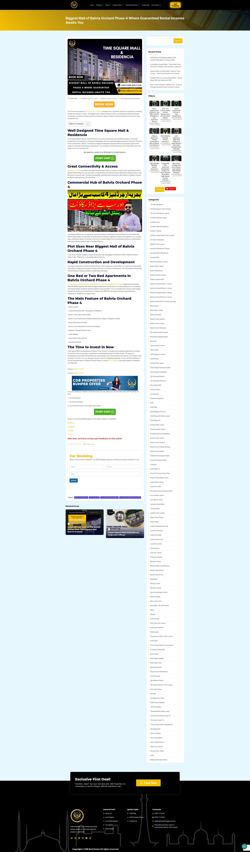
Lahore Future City (156, 531)
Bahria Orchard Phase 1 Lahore (161, 284)
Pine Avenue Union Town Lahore (161, 636)
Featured (153, 464)
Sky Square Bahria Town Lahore (161, 685)
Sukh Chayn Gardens (157, 702)
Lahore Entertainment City (159, 526)
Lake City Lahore (156, 544)
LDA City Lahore (155, 553)
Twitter (70, 434)
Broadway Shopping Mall (159, 337)
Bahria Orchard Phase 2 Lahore (161, 288)
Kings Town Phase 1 (157, 517)
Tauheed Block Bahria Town (160, 711)
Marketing (153, 579)
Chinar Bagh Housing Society (160, 368)
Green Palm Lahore (156, 482)
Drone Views (155, 5)
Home (92, 5)
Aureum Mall (154, 257)
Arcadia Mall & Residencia (159, 253)
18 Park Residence (156, 204)
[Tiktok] (90, 838)
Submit (73, 480)
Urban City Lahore (156, 747)
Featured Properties (132, 5)
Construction (154, 394)
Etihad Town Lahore (157, 438)
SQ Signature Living (157, 698)
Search (177, 41)
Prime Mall (154, 641)
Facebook (71, 423)
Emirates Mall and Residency (160, 434)
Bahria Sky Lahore (156, 310)
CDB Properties (113, 360)
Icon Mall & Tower (156, 500)
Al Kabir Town (155, 222)
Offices (152, 614)
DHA (151, 403)
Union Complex (155, 733)
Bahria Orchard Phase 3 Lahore (161, 293)
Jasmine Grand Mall (157, 504)
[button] (105, 211)
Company (99, 5)
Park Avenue (154, 619)
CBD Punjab (154, 350)
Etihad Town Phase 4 (157, 442)
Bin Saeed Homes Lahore (159, 332)
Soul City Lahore (156, 689)
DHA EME (153, 407)
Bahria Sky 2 (154, 306)
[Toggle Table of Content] (86, 124)
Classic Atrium (155, 390)
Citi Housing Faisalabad (158, 372)
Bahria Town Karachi (157, 319)
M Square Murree (156, 557)
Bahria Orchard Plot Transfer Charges (163, 301)
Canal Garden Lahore (157, 345)
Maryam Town (155, 583)
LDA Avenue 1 (155, 548)
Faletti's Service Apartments (159, 456)
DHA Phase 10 (155, 420)
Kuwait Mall (154, 522)
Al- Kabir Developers (157, 240)
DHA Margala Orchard (157, 412)
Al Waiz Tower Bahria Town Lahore (162, 235)
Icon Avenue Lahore (157, 495)
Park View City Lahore (157, 623)
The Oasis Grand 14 (157, 720)
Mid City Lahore (155, 588)
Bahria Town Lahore (157, 323)
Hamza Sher (73, 98)
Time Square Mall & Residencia (109, 497)
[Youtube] (86, 838)
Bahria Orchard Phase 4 (94, 111)
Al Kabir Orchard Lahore (158, 218)
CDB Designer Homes (157, 354)
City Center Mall (155, 385)
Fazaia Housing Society (158, 460)
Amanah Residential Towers (160, 249)
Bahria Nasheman (156, 271)
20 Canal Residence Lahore (159, 213)
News (152, 610)
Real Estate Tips (155, 663)
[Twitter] (79, 838)
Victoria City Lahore (157, 751)
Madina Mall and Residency (159, 566)
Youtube (70, 431)
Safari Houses (155, 676)
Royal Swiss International (159, 672)
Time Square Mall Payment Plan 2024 (130, 497)
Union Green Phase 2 (157, 742)
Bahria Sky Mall (155, 315)
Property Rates (117, 5)
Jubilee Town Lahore (157, 513)
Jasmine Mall (155, 509)
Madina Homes (155, 561)
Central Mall (154, 359)
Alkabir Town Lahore (157, 244)
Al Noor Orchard (155, 231)
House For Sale (155, 487)
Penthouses (154, 632)
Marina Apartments (157, 570)
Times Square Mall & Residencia (130, 98)
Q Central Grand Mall (157, 650)
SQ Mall (153, 694)
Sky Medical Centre (156, 680)
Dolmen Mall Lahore (157, 425)
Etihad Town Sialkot (157, 451)
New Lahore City (156, 601)
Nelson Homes (155, 597)
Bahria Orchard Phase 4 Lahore (161, 297)
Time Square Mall (74, 170)
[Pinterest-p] (82, 838)
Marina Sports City (156, 575)
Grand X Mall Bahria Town (159, 478)
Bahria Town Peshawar (158, 328)
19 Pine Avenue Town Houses (160, 209)
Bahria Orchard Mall (157, 279)
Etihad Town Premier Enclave (160, 447)
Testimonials (145, 5)
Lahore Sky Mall (155, 535)
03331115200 (78, 373)
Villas (152, 755)
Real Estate (154, 654)
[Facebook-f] (71, 838)
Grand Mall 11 (155, 469)
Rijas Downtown (156, 667)
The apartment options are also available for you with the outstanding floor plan (95, 284)
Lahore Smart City (156, 539)
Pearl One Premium (157, 628)
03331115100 (78, 369)
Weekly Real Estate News (158, 760)
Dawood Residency (156, 398)
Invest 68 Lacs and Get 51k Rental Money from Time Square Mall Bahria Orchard (84, 529)
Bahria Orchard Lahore (158, 275)
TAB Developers (155, 707)
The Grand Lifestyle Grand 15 (160, 716)
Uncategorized (155, 729)
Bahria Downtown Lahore (159, 262)
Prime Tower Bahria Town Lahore (161, 645)
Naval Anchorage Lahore (158, 592)
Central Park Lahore (157, 363)
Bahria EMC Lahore (157, 266)
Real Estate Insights (157, 658)
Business (111, 512)
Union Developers (156, 738)
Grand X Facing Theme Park (160, 473)
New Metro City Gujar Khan (159, 605)
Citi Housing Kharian (157, 376)
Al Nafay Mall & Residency (159, 226)
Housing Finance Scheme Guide (161, 491)
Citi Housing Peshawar (158, 381)
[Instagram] (75, 838)
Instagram (71, 427)
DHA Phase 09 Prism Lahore (160, 416)
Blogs (107, 5)
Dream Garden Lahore (157, 429)
